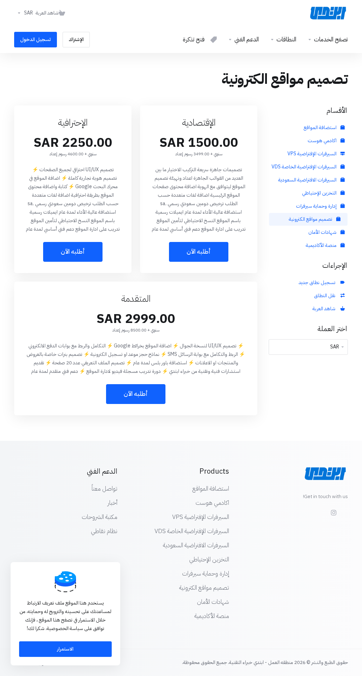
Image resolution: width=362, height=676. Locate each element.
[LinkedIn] (307, 509)
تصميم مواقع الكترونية (311, 219)
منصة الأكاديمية (322, 245)
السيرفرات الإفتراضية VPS (312, 153)
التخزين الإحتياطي (320, 193)
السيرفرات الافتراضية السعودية (308, 180)
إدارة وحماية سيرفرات (317, 206)
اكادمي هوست (323, 140)
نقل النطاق (326, 295)
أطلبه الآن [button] (199, 251)
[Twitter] (319, 509)
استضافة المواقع (321, 127)
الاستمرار (65, 649)
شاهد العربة (325, 308)
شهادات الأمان (323, 232)
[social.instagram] (333, 513)
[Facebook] (348, 509)
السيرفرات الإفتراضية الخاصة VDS (305, 167)
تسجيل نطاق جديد (318, 282)
